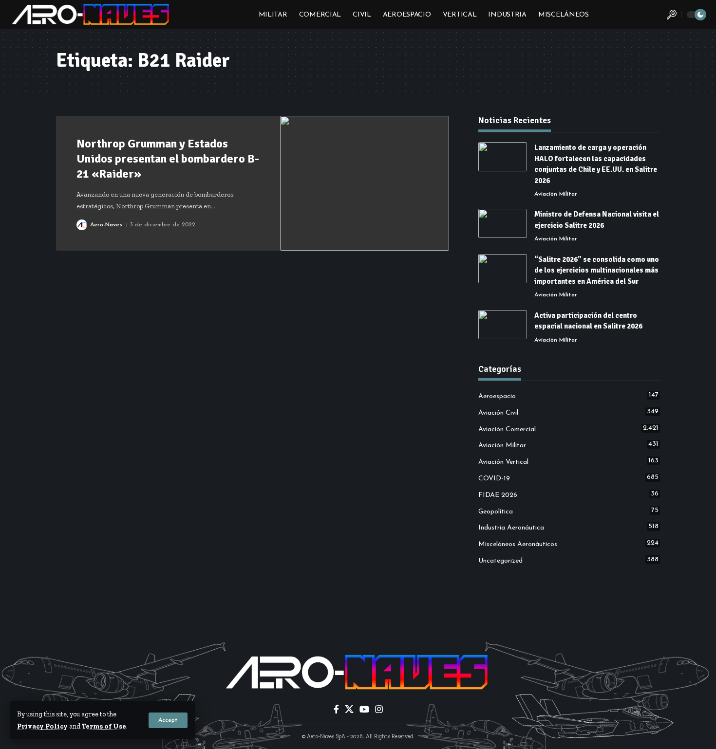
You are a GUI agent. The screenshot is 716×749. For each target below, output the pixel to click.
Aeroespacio (568, 395)
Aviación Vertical (568, 461)
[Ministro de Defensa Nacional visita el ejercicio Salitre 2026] (502, 223)
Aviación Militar (555, 194)
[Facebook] (336, 709)
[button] (168, 720)
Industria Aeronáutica (568, 527)
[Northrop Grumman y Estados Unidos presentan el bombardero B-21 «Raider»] (364, 183)
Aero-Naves (106, 225)
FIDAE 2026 (568, 494)
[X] (349, 709)
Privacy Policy (42, 726)
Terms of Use (104, 726)
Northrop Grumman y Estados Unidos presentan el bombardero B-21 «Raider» (167, 158)
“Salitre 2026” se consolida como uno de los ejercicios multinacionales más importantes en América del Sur (596, 270)
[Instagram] (379, 709)
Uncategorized (568, 560)
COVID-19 (568, 478)
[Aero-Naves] (91, 14)
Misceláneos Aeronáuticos (568, 543)
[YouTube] (364, 709)
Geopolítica (568, 511)
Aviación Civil (568, 412)
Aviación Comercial (568, 428)
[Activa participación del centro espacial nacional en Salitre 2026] (502, 324)
